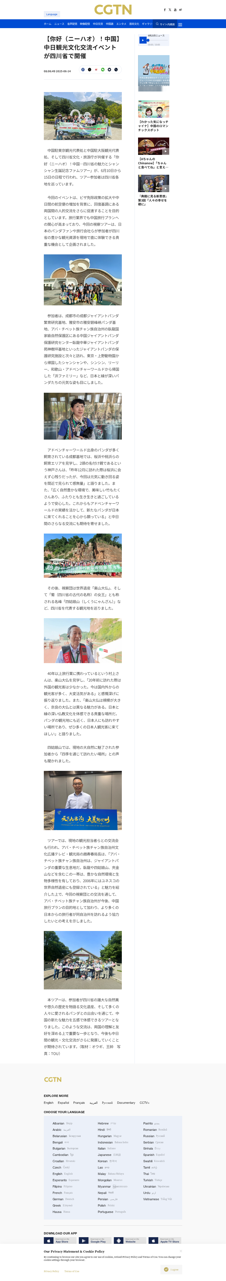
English (48, 1103)
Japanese (109, 1155)
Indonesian (113, 1142)
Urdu (149, 1193)
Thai (149, 1174)
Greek (62, 1205)
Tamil (150, 1167)
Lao (103, 1167)
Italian (107, 1148)
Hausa (61, 1212)
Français (79, 1103)
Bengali (61, 1142)
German (63, 1199)
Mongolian (110, 1180)
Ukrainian (156, 1186)
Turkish (152, 1180)
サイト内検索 (167, 24)
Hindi (104, 1130)
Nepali (106, 1193)
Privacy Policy (51, 1271)
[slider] (148, 40)
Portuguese (112, 1212)
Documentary (126, 1103)
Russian (154, 1136)
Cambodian (63, 1155)
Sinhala (152, 1148)
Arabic (62, 1130)
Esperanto (66, 1180)
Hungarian (110, 1136)
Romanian (155, 1130)
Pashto (151, 1123)
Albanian (62, 1123)
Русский (107, 1103)
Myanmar (112, 1186)
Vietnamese (157, 1199)
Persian (107, 1199)
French (63, 1193)
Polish (106, 1205)
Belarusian (67, 1136)
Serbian (153, 1142)
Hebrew (107, 1123)
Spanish (154, 1155)
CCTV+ (145, 1103)
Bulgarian (65, 1148)
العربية (94, 1103)
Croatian (64, 1161)
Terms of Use (71, 1271)
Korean (107, 1161)
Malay (111, 1174)
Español (63, 1103)
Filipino (62, 1186)
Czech (61, 1167)
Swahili (154, 1161)
